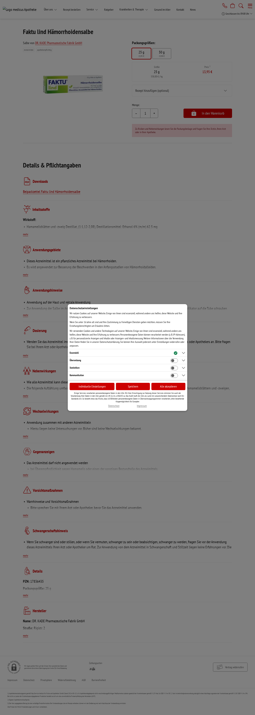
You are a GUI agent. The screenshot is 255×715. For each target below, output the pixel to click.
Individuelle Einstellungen (92, 386)
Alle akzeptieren (168, 386)
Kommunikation (77, 375)
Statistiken (75, 367)
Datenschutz (113, 406)
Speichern (133, 386)
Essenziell (74, 352)
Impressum (142, 406)
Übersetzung (75, 360)
